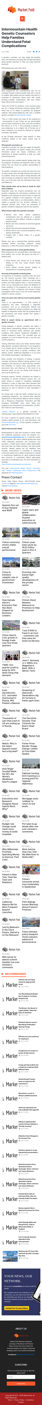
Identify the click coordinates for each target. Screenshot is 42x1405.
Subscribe (21, 1384)
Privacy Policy (19, 1400)
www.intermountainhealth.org (13, 437)
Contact (21, 1402)
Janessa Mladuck (8, 411)
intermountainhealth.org (10, 422)
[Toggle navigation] (22, 18)
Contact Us (5, 483)
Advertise (29, 1400)
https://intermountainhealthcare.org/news (16, 464)
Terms (10, 1400)
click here (12, 425)
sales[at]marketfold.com (25, 1354)
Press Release (12, 486)
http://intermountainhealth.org (26, 483)
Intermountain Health (23, 115)
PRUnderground (16, 473)
